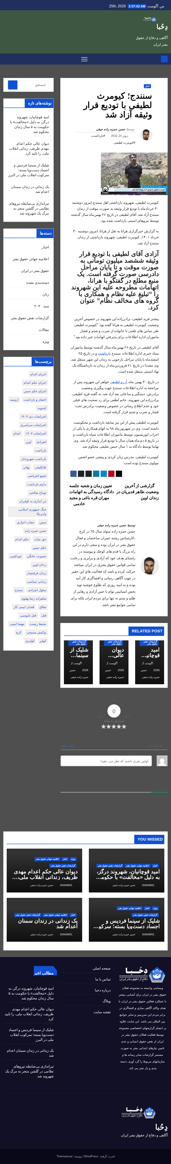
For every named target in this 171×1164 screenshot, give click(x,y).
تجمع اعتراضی (37, 476)
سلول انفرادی (37, 590)
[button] (6, 59)
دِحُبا (162, 26)
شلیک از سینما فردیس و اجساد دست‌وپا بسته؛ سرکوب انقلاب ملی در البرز (28, 170)
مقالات (44, 330)
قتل (43, 615)
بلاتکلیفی (40, 467)
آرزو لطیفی (119, 382)
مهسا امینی (17, 624)
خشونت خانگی (36, 556)
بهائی (26, 467)
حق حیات (40, 539)
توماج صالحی (37, 492)
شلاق (42, 607)
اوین (28, 442)
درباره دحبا (103, 990)
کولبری (30, 641)
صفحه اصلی (102, 968)
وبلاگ (107, 1001)
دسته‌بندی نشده (37, 282)
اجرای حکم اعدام (35, 382)
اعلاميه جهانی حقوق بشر (31, 259)
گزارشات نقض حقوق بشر (150, 642)
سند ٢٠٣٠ (41, 306)
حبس (42, 522)
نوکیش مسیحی (36, 632)
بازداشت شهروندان (33, 459)
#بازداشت (98, 135)
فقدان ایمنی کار (24, 607)
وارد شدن (68, 745)
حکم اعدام (22, 539)
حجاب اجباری (25, 522)
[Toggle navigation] (84, 59)
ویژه (46, 341)
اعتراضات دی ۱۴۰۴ (33, 416)
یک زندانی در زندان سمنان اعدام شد (48, 923)
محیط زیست (38, 624)
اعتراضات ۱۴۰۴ (36, 433)
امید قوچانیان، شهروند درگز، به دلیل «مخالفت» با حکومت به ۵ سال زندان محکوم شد (128, 877)
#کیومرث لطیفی (124, 142)
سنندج (19, 590)
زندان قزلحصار (36, 573)
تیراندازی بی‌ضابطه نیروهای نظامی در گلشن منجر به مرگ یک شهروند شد (29, 208)
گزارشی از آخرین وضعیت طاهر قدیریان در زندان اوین (137, 491)
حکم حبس (39, 547)
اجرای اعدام (38, 374)
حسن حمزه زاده (35, 531)
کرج (18, 632)
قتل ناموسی (28, 615)
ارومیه (14, 399)
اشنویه (42, 408)
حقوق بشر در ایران (35, 271)
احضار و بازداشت (35, 399)
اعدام (16, 433)
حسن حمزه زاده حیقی (110, 129)
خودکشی (16, 556)
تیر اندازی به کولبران (32, 501)
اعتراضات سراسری (33, 425)
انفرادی (41, 442)
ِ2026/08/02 (147, 885)
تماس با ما (103, 979)
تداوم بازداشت (36, 484)
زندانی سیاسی (36, 581)
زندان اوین (39, 564)
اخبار (147, 86)
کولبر (43, 641)
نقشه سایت (102, 1012)
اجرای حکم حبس (35, 391)
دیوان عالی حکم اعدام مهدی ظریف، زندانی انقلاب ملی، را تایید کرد (29, 148)
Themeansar (65, 1156)
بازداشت (104, 353)
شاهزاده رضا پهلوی (33, 598)
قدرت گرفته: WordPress (99, 1156)
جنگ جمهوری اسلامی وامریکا (32, 512)
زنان (46, 294)
